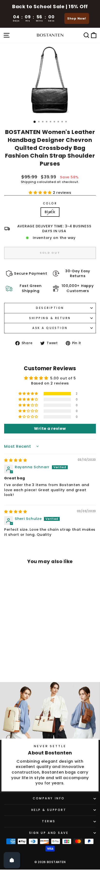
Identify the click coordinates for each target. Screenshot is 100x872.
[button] (41, 192)
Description (50, 308)
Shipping (28, 182)
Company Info (49, 798)
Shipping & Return (50, 318)
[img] (15, 460)
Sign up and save (49, 833)
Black (50, 211)
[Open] (12, 860)
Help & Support (48, 810)
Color (50, 203)
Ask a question (49, 328)
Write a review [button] (50, 428)
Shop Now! (76, 18)
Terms (49, 821)
